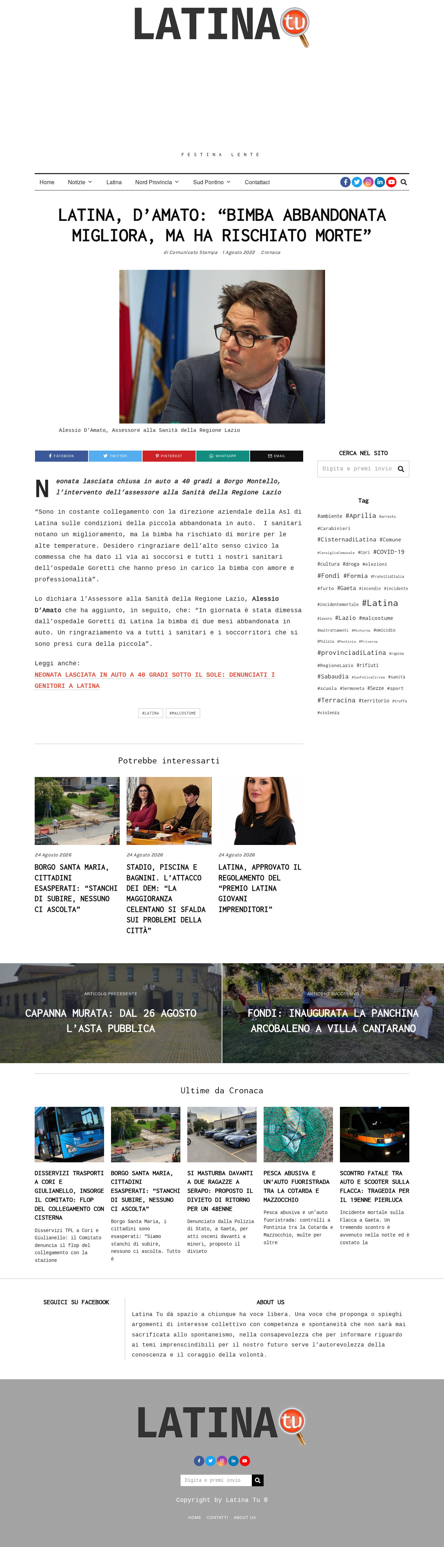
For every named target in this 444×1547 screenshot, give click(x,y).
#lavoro (324, 618)
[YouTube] (391, 182)
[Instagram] (368, 182)
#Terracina (336, 700)
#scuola (327, 688)
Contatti (217, 1517)
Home (47, 182)
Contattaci (257, 182)
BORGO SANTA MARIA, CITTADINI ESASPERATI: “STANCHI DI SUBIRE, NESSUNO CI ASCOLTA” (76, 888)
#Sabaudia (333, 676)
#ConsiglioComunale (336, 553)
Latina (114, 182)
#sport (395, 688)
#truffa (399, 701)
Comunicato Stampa (193, 252)
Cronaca (271, 252)
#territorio (374, 700)
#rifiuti (368, 665)
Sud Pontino (208, 182)
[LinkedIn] (380, 182)
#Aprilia (360, 515)
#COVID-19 (388, 551)
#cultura (328, 564)
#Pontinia (346, 641)
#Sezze (375, 688)
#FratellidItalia (387, 576)
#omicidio (384, 630)
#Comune (390, 539)
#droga (351, 564)
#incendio (370, 588)
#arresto (387, 516)
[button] (401, 469)
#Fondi (328, 575)
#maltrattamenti (333, 630)
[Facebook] (345, 182)
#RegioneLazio (335, 665)
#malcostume (183, 713)
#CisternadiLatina (346, 539)
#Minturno (361, 630)
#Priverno (368, 641)
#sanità (396, 677)
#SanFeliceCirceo (368, 677)
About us (245, 1517)
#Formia (355, 575)
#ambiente (329, 516)
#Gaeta (346, 587)
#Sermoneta (352, 688)
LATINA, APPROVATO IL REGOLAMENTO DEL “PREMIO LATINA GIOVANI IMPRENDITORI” (260, 888)
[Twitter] (357, 182)
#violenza (328, 712)
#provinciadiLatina (351, 652)
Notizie (76, 182)
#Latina (150, 713)
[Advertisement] (222, 99)
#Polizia (325, 641)
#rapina (396, 653)
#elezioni (374, 564)
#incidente (396, 588)
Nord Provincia (153, 182)
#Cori (364, 552)
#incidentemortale (338, 604)
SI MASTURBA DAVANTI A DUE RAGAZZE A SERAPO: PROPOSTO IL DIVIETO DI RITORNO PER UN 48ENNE (220, 1190)
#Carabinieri (334, 528)
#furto (325, 588)
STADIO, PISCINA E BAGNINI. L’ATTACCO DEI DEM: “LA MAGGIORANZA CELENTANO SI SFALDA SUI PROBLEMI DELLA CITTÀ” (166, 898)
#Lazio (345, 617)
